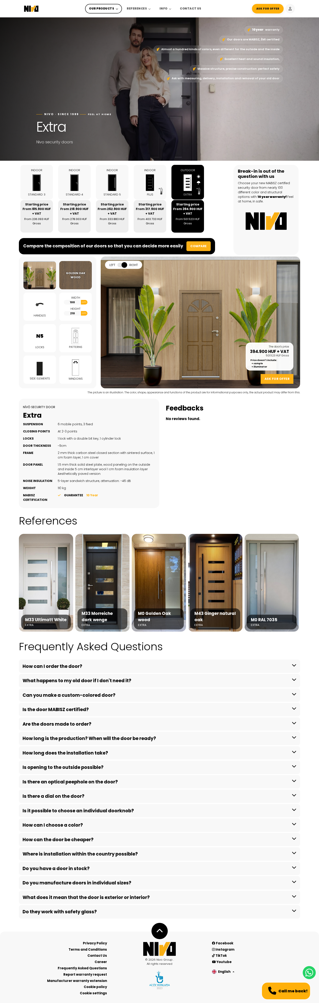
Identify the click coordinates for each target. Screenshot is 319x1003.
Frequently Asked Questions (82, 968)
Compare (198, 246)
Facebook (224, 943)
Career (101, 962)
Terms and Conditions (88, 949)
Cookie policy (95, 987)
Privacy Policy (95, 943)
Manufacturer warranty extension (77, 980)
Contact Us (190, 9)
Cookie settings (93, 993)
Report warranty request (85, 974)
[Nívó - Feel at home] (159, 949)
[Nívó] (31, 9)
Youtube (224, 962)
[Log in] (290, 8)
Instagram (224, 949)
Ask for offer (277, 379)
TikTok (221, 955)
